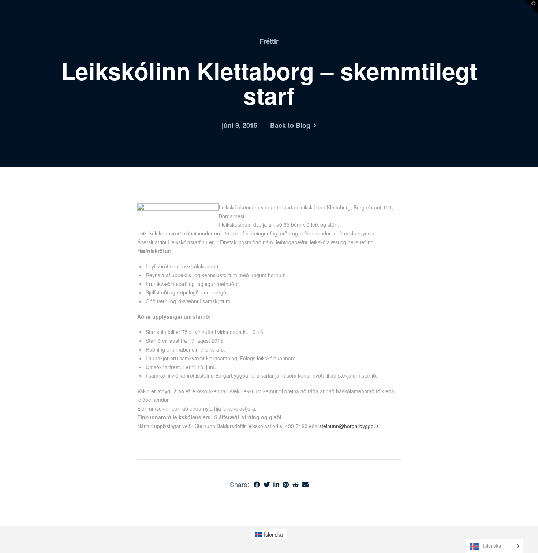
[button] (531, 7)
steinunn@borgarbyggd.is (349, 426)
